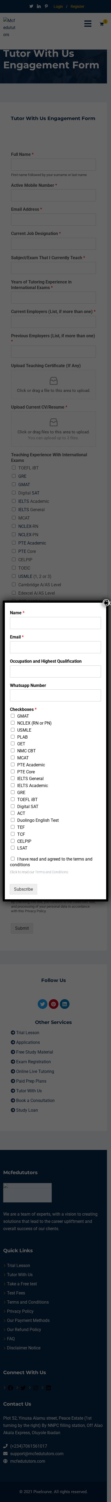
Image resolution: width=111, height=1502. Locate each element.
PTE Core (26, 771)
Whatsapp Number (28, 685)
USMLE (24, 730)
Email (17, 637)
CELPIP (24, 841)
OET (21, 743)
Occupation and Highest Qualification (46, 661)
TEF (21, 827)
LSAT (22, 848)
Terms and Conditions (51, 872)
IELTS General (30, 778)
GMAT (23, 716)
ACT (21, 813)
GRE (21, 792)
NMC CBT (26, 750)
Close (106, 602)
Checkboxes (23, 709)
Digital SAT (28, 806)
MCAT (23, 757)
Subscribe (23, 889)
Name (17, 612)
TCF (21, 834)
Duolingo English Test (38, 820)
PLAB (22, 737)
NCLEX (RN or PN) (34, 723)
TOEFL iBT (27, 799)
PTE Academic (31, 764)
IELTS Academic (32, 785)
